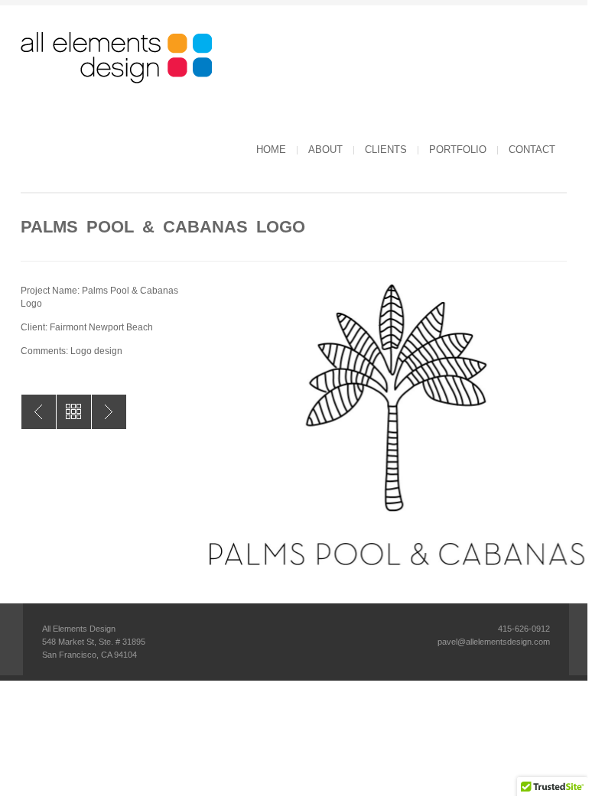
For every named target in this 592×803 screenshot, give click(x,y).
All (74, 412)
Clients (386, 149)
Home (271, 149)
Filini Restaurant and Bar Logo (109, 412)
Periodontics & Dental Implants (38, 412)
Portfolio (457, 149)
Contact (532, 149)
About (325, 149)
